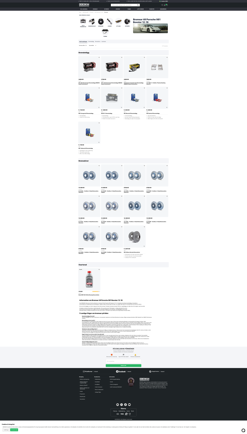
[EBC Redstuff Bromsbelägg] (157, 98)
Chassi (110, 26)
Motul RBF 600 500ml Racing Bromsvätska (89, 295)
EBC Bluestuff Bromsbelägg (130, 113)
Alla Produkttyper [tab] (83, 41)
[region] (123, 103)
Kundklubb (97, 381)
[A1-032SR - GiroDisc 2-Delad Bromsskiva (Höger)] (112, 175)
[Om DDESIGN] (131, 382)
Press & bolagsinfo (114, 384)
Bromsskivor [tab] (97, 41)
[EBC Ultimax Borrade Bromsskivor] (135, 236)
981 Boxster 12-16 (99, 12)
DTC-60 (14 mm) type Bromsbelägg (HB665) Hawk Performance (89, 83)
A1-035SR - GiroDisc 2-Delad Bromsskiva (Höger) (156, 192)
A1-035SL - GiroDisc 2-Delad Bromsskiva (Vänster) (134, 192)
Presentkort (82, 393)
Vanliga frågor (98, 392)
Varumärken (163, 9)
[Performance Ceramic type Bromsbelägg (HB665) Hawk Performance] (135, 67)
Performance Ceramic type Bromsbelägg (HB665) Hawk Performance (133, 83)
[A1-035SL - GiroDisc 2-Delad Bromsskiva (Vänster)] (135, 175)
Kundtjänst (97, 384)
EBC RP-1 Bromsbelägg (106, 113)
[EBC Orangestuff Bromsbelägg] (89, 98)
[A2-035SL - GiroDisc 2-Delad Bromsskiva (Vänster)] (89, 236)
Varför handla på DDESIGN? (116, 387)
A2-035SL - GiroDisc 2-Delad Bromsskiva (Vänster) (89, 253)
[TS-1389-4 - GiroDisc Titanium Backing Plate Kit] (157, 67)
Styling (118, 26)
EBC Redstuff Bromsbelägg (153, 113)
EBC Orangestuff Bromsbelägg (86, 113)
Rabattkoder (82, 396)
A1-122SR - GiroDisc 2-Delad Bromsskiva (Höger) (111, 222)
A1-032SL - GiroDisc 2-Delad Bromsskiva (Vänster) (88, 192)
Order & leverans (98, 387)
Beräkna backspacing (84, 379)
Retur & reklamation (99, 389)
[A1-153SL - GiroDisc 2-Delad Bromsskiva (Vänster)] (135, 206)
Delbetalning (97, 379)
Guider (81, 391)
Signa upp (123, 365)
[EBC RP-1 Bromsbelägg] (112, 98)
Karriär (111, 381)
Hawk (80, 81)
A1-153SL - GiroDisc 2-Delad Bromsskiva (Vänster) (133, 222)
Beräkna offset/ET (84, 385)
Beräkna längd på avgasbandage (83, 382)
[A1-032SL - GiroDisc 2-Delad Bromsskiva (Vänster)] (89, 175)
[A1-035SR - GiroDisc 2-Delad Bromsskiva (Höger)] (157, 175)
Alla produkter (83, 26)
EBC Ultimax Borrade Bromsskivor (132, 252)
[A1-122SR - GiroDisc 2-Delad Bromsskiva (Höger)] (112, 206)
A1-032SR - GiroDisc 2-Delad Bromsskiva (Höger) (111, 192)
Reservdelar (92, 26)
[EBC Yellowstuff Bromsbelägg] (89, 133)
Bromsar (106, 12)
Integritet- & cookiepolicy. (190, 426)
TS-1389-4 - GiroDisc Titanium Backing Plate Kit (155, 83)
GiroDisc (148, 81)
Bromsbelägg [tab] (91, 41)
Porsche (91, 12)
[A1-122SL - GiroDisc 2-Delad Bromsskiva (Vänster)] (89, 206)
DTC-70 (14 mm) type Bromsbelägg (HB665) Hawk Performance (111, 83)
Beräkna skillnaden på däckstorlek (84, 388)
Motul (80, 293)
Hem (80, 12)
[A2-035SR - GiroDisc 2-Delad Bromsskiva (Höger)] (112, 236)
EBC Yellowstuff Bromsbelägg (86, 148)
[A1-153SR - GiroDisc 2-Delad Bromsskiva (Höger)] (157, 206)
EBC (79, 111)
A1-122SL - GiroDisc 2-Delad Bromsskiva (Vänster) (88, 222)
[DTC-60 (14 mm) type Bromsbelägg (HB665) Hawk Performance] (89, 67)
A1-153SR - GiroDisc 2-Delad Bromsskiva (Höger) (156, 222)
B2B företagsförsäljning (115, 379)
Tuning (105, 36)
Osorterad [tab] (104, 41)
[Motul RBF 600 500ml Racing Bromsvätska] (89, 279)
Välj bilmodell (84, 9)
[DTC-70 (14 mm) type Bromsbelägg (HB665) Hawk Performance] (112, 67)
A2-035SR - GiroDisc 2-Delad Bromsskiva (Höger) (111, 253)
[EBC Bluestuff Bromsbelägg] (135, 98)
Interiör (127, 26)
